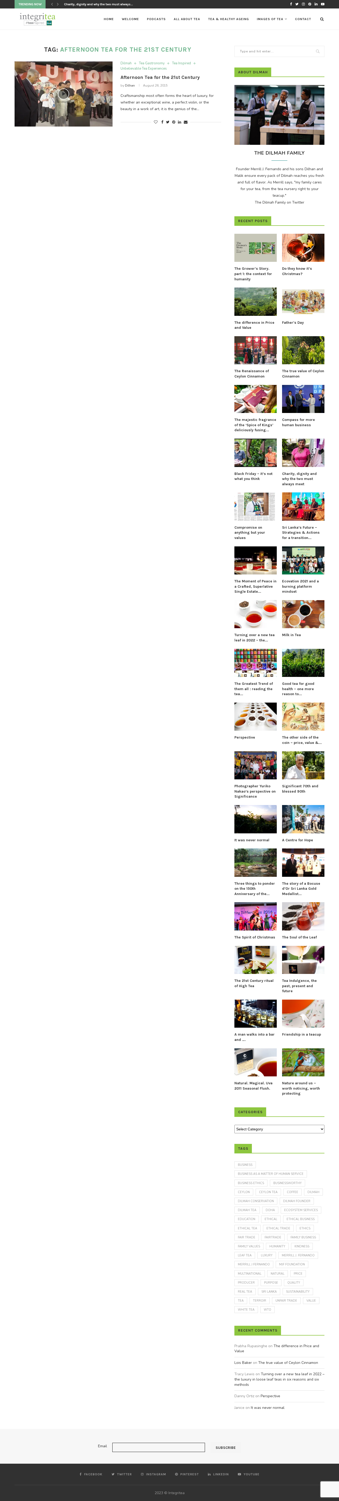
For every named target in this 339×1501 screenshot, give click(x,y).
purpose (271, 1283)
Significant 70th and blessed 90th (300, 789)
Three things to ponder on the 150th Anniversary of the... (254, 888)
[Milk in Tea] (303, 614)
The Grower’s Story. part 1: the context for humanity (253, 273)
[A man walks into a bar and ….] (255, 1014)
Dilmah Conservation (256, 1201)
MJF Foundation (292, 1264)
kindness (302, 1246)
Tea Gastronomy (152, 63)
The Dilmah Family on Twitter (279, 202)
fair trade (246, 1237)
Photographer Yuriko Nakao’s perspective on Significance (255, 791)
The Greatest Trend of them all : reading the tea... (253, 688)
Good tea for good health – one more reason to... (298, 688)
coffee (292, 1192)
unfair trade (286, 1301)
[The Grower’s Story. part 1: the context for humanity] (255, 248)
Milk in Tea (291, 635)
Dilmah (126, 63)
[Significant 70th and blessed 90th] (303, 765)
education (246, 1219)
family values (249, 1246)
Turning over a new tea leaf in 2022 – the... (254, 637)
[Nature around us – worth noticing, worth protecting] (303, 1062)
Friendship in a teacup (301, 1034)
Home (109, 19)
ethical (271, 1219)
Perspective (244, 737)
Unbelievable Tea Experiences (144, 69)
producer (246, 1283)
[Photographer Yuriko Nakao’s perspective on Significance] (255, 765)
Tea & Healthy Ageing (228, 19)
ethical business (301, 1219)
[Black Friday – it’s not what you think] (255, 453)
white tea (246, 1310)
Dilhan (130, 85)
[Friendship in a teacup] (303, 1014)
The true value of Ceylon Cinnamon (303, 374)
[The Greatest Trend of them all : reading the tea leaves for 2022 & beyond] (255, 663)
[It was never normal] (255, 819)
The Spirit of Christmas (254, 937)
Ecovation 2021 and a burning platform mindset (300, 586)
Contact (303, 19)
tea (241, 1301)
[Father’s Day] (303, 301)
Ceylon (244, 1192)
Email (102, 1446)
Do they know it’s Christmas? (297, 271)
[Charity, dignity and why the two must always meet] (303, 453)
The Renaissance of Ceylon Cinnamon (251, 374)
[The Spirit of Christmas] (255, 916)
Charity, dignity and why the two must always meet (299, 478)
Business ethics (251, 1183)
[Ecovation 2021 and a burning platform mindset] (303, 560)
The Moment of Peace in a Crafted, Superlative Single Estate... (255, 586)
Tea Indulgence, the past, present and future (299, 985)
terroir (259, 1301)
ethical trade (278, 1228)
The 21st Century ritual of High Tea (254, 983)
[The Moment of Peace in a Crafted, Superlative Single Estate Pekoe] (255, 560)
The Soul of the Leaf (299, 937)
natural (277, 1274)
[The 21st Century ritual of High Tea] (255, 960)
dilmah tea (247, 1210)
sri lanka (269, 1292)
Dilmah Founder (296, 1201)
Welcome (130, 19)
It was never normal (251, 840)
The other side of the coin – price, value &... (302, 740)
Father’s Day (293, 322)
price (298, 1274)
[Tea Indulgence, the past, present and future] (303, 960)
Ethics (305, 1228)
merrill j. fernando (298, 1255)
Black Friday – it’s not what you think (253, 476)
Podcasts (156, 19)
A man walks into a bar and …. (254, 1037)
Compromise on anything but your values (94, 4)
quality (293, 1283)
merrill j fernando (254, 1264)
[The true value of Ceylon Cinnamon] (303, 350)
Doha (270, 1210)
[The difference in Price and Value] (255, 301)
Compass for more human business (298, 422)
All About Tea (187, 19)
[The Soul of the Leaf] (303, 916)
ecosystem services (301, 1210)
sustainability (298, 1292)
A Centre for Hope (297, 840)
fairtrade (273, 1237)
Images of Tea (270, 19)
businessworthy (287, 1183)
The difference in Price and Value (254, 325)
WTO (267, 1310)
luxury (267, 1255)
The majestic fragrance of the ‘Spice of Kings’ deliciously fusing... (255, 424)
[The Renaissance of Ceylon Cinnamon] (255, 350)
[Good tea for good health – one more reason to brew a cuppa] (303, 663)
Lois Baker (243, 1362)
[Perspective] (255, 717)
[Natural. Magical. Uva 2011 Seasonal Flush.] (255, 1062)
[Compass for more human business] (303, 399)
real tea (245, 1292)
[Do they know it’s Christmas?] (303, 248)
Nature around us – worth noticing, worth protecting (301, 1088)
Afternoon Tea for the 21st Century (160, 77)
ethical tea (247, 1228)
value (311, 1301)
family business (303, 1237)
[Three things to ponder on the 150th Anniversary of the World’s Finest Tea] (255, 862)
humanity (277, 1246)
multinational (249, 1274)
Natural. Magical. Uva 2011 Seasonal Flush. (253, 1086)
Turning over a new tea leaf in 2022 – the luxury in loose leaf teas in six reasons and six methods (279, 1379)
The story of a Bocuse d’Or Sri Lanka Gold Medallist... (301, 888)
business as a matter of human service (271, 1174)
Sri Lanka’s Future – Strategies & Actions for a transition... (301, 532)
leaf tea (245, 1255)
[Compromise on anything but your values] (255, 506)
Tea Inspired (181, 63)
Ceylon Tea (268, 1192)
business (245, 1165)
